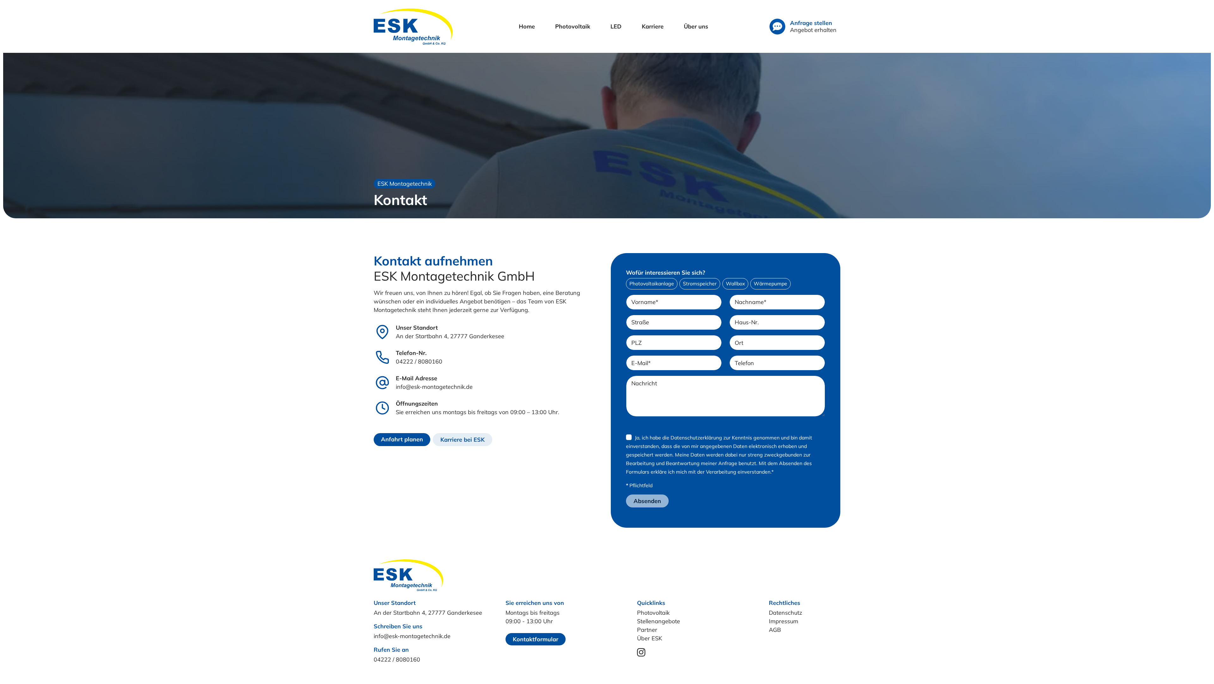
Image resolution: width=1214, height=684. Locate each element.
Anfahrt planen (402, 439)
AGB (775, 629)
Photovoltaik (653, 612)
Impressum (783, 621)
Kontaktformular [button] (535, 639)
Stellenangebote (658, 621)
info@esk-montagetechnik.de (434, 386)
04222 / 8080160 (419, 361)
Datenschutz (785, 612)
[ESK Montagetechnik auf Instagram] (641, 653)
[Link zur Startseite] (413, 26)
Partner (647, 629)
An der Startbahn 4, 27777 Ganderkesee (450, 336)
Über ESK (649, 638)
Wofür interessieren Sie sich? (665, 272)
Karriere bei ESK (462, 439)
